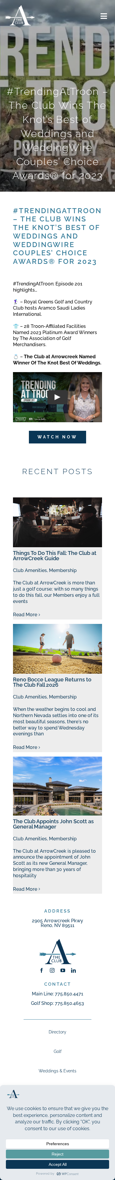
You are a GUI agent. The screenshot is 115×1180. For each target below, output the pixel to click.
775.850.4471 (69, 994)
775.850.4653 (69, 1003)
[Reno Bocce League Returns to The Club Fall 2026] (57, 649)
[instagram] (52, 970)
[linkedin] (73, 970)
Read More (25, 614)
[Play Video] (57, 397)
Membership (63, 570)
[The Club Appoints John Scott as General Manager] (57, 786)
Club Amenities (30, 570)
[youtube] (62, 970)
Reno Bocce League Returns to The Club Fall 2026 (52, 682)
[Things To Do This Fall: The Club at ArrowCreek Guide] (57, 522)
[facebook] (41, 970)
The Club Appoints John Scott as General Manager (53, 824)
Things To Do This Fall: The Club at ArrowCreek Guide (54, 555)
